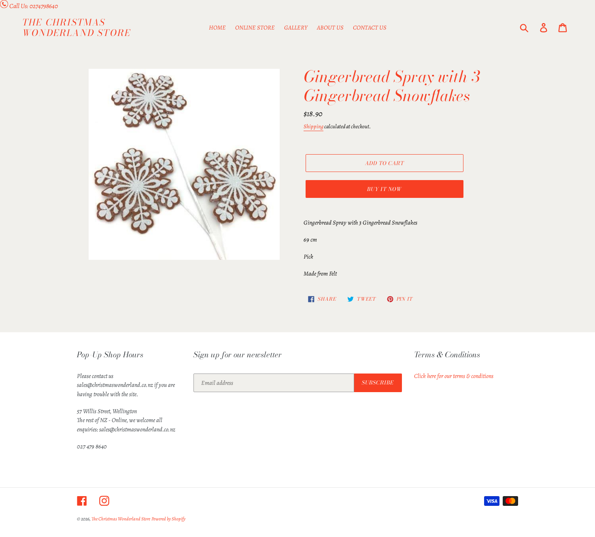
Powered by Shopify (168, 519)
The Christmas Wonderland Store (76, 27)
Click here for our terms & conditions (453, 376)
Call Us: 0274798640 (33, 6)
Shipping (313, 126)
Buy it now (384, 189)
